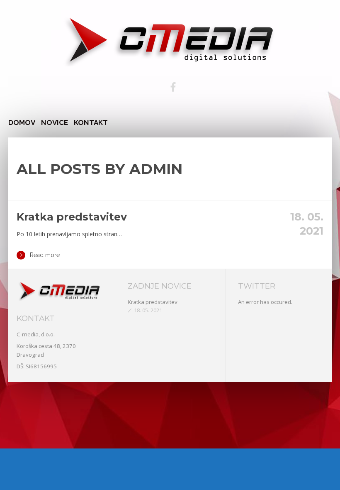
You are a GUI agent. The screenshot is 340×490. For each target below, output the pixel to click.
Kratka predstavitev (72, 217)
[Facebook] (173, 87)
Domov (21, 122)
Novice (54, 122)
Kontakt (91, 122)
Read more (45, 255)
